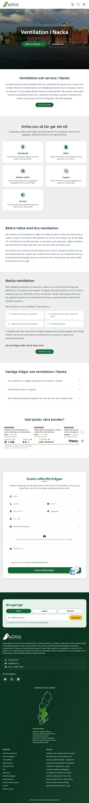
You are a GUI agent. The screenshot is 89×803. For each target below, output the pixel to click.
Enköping (41, 734)
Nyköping (35, 740)
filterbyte (28, 294)
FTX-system (77, 290)
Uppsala (42, 732)
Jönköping (40, 736)
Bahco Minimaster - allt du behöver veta (59, 756)
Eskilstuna (48, 734)
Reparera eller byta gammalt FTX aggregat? (60, 763)
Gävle (34, 736)
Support (44, 611)
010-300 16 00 (13, 660)
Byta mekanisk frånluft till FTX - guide (58, 786)
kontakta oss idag (59, 334)
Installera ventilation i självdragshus (57, 769)
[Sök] (78, 4)
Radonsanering (7, 763)
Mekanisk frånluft (8, 766)
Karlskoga (36, 742)
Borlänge (35, 734)
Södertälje (42, 740)
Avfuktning (6, 773)
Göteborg (48, 732)
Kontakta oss (58, 44)
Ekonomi (70, 611)
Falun (53, 734)
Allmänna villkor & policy (10, 782)
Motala (46, 742)
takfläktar (71, 250)
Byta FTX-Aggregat (9, 756)
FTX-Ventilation (7, 760)
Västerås (48, 740)
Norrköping (50, 738)
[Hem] (11, 4)
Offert (18, 611)
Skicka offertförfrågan (44, 570)
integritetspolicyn (39, 562)
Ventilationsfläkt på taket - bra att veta (58, 776)
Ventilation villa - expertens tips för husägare (60, 753)
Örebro (54, 740)
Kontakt (5, 786)
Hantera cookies (8, 789)
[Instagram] (11, 679)
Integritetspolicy (43, 622)
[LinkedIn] (18, 679)
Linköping (43, 738)
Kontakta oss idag (44, 352)
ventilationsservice (14, 294)
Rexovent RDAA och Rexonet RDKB (57, 782)
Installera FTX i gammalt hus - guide (57, 766)
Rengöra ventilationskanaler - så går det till (60, 760)
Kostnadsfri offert (44, 105)
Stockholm (36, 732)
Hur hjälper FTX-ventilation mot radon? (59, 773)
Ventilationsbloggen (9, 776)
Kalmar (41, 742)
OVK (4, 769)
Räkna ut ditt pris (33, 44)
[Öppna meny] (84, 4)
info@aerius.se (13, 663)
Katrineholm (36, 738)
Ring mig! (76, 618)
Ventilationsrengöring (10, 753)
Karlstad (45, 736)
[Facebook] (5, 679)
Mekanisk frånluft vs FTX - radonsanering (59, 779)
